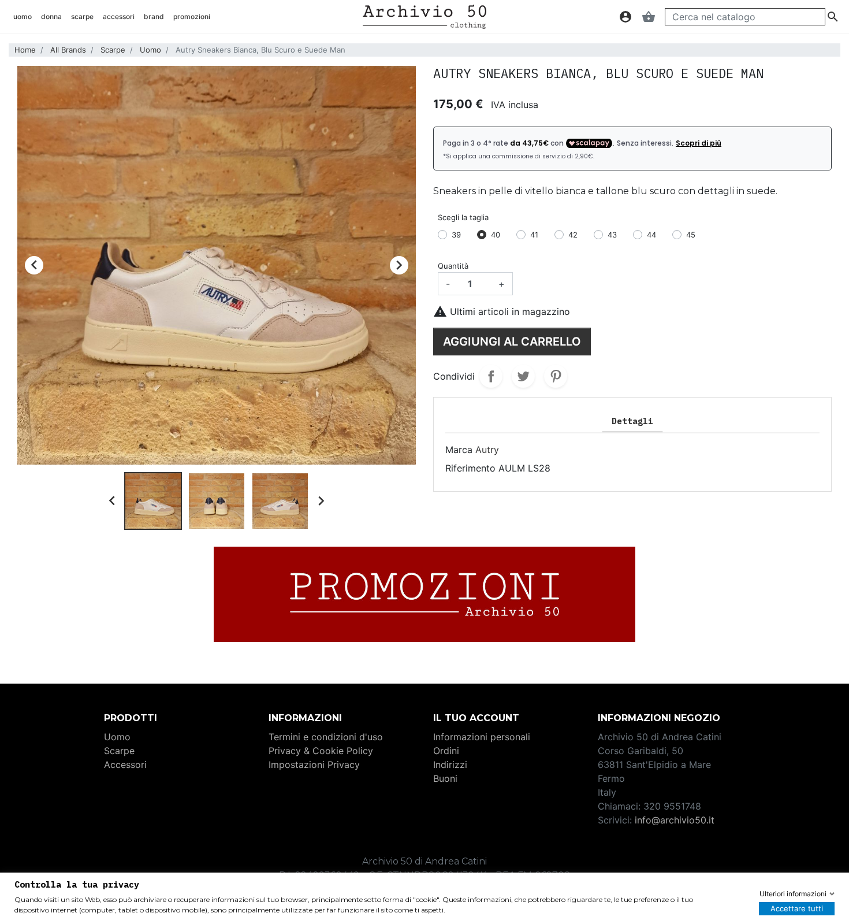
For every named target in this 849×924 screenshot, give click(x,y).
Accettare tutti (796, 908)
